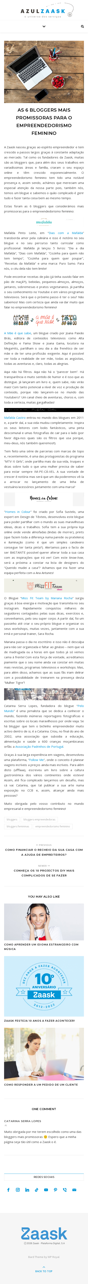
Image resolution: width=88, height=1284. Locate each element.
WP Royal (53, 1257)
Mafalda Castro (15, 418)
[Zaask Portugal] (44, 1236)
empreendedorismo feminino (52, 826)
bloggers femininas (18, 826)
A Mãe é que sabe (17, 333)
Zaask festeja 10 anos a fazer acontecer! (39, 1020)
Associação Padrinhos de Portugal (39, 746)
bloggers (12, 819)
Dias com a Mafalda (66, 233)
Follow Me (36, 760)
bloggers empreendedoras (39, 819)
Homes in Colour (17, 512)
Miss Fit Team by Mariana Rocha (46, 598)
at (6, 1125)
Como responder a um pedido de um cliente (41, 1084)
